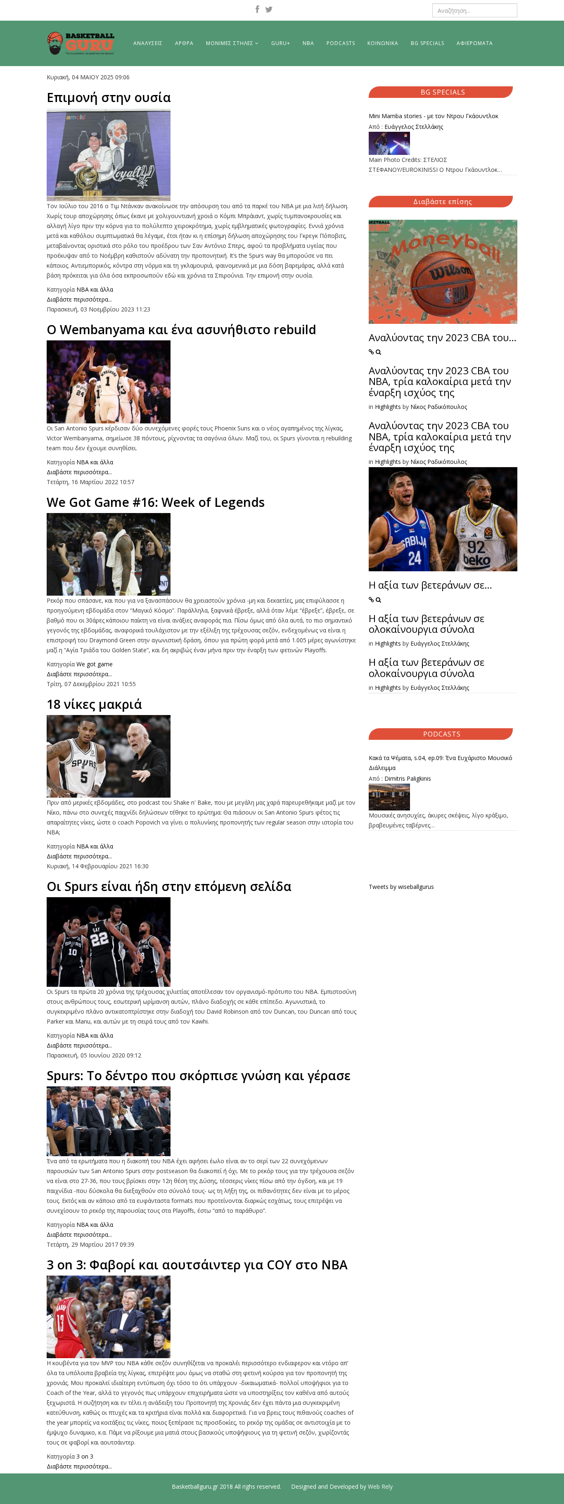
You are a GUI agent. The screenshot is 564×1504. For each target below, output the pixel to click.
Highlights (388, 407)
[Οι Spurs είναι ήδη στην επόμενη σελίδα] (201, 942)
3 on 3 (84, 1456)
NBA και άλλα (94, 289)
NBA (308, 43)
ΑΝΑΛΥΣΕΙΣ (148, 43)
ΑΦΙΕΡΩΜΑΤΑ (475, 43)
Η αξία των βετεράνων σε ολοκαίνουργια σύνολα (426, 623)
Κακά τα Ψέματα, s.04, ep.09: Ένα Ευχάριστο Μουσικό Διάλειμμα (440, 763)
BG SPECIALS (427, 43)
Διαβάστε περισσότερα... (79, 299)
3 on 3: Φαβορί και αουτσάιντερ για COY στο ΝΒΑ (197, 1264)
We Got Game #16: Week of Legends (156, 502)
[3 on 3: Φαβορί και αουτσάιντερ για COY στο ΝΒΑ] (201, 1317)
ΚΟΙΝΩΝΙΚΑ (382, 43)
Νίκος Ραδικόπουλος (438, 407)
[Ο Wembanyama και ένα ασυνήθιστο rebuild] (201, 381)
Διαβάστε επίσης (442, 201)
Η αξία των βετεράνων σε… (430, 585)
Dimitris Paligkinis (407, 778)
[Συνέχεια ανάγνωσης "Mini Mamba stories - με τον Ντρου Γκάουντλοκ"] (443, 143)
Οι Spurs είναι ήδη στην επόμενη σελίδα (169, 886)
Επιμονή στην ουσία (109, 97)
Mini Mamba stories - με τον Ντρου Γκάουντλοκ (433, 116)
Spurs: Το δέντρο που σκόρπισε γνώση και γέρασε (199, 1075)
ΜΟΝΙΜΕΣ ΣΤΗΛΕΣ (230, 43)
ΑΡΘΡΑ (184, 43)
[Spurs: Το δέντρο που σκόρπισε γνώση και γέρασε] (201, 1121)
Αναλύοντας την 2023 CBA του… (443, 337)
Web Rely (380, 1486)
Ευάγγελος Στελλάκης (413, 127)
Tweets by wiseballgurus (401, 887)
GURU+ (280, 43)
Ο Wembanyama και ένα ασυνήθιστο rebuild (181, 329)
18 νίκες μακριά (94, 704)
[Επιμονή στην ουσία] (201, 154)
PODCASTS (341, 43)
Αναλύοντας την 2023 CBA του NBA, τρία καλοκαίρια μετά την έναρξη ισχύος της (440, 381)
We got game (94, 664)
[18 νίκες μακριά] (201, 756)
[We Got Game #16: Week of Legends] (201, 554)
